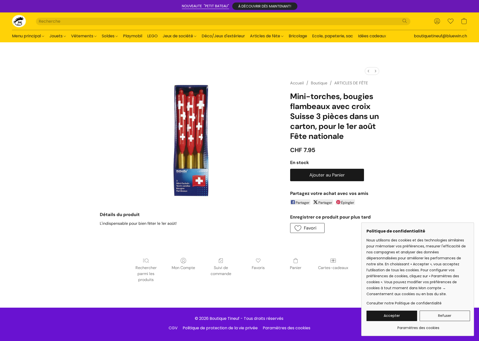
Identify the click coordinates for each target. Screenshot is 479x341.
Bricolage (298, 36)
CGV (173, 328)
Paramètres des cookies (286, 328)
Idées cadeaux (372, 36)
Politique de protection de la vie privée (220, 328)
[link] (418, 326)
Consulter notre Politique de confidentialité (404, 303)
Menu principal (27, 36)
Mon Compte (183, 267)
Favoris (258, 267)
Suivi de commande (221, 270)
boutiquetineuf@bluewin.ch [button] (440, 36)
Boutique (319, 83)
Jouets (56, 36)
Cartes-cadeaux (333, 267)
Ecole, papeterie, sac (332, 36)
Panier (295, 267)
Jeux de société (178, 36)
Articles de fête (265, 36)
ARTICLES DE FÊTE (351, 83)
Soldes (109, 36)
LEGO (152, 36)
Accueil (297, 83)
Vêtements (82, 36)
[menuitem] (368, 71)
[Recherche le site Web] (404, 20)
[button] (264, 6)
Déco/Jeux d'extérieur (223, 36)
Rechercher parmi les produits (146, 273)
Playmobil (132, 36)
